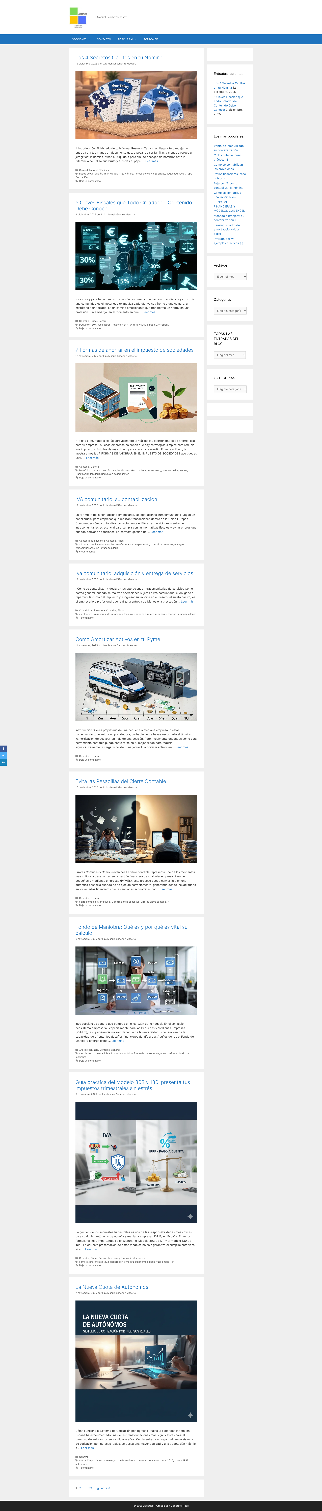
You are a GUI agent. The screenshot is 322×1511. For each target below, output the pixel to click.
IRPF (106, 173)
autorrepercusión (139, 544)
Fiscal (94, 321)
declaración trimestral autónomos (129, 1261)
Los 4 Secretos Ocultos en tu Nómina (119, 57)
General (83, 170)
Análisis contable (88, 1049)
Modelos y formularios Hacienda (126, 1258)
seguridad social (176, 173)
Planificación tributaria (87, 473)
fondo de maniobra (122, 1053)
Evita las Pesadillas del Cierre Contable (120, 781)
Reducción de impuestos (115, 473)
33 (90, 1488)
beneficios (85, 470)
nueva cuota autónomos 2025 (156, 1460)
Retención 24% (120, 324)
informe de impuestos (175, 470)
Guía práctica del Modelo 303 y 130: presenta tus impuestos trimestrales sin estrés (132, 1085)
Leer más (151, 161)
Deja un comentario (90, 181)
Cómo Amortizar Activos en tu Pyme (117, 639)
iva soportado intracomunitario (147, 614)
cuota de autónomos (126, 1460)
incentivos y (154, 470)
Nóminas (104, 170)
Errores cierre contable (153, 901)
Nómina (129, 173)
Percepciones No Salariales (150, 173)
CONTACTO (104, 39)
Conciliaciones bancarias (126, 901)
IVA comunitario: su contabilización (116, 499)
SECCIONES (79, 39)
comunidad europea (162, 544)
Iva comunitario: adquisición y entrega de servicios (134, 573)
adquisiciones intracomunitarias (97, 544)
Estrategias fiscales (119, 470)
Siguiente (103, 1488)
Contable (84, 321)
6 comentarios (87, 551)
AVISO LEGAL (125, 39)
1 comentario (86, 617)
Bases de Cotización (90, 173)
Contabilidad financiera (92, 540)
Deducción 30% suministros (95, 324)
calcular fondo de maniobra (94, 1053)
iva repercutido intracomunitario (111, 614)
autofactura (122, 544)
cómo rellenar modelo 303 (94, 1261)
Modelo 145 (116, 173)
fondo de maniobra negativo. (150, 1053)
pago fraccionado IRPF (162, 1261)
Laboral (93, 170)
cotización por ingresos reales (96, 1460)
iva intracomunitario (107, 547)
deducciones (99, 470)
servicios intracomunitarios (181, 614)
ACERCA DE (151, 39)
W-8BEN (163, 324)
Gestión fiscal (138, 470)
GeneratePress (180, 1505)
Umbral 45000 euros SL (143, 324)
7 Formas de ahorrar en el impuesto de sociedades (134, 350)
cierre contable (87, 901)
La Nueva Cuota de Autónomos (111, 1287)
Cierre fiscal (103, 901)
